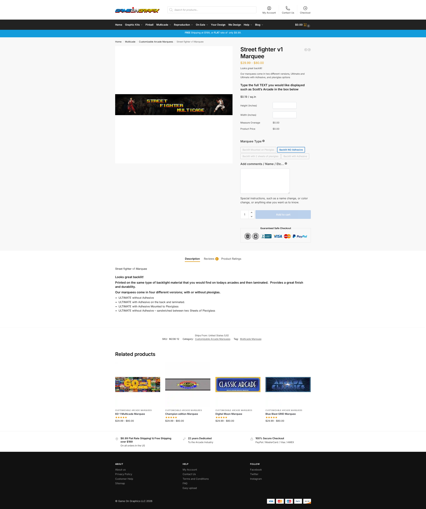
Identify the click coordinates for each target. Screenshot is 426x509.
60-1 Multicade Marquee (130, 413)
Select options (137, 427)
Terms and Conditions (196, 478)
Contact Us (288, 12)
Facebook (256, 469)
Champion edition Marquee (181, 413)
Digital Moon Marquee (228, 413)
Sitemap (120, 483)
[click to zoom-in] (174, 104)
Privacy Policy (123, 474)
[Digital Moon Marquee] (238, 384)
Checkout (305, 12)
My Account (269, 12)
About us (120, 469)
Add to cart (283, 214)
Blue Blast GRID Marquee (280, 413)
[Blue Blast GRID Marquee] (288, 384)
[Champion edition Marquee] (187, 384)
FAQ (185, 483)
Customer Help (124, 478)
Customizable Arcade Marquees (156, 41)
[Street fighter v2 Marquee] (309, 49)
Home (118, 41)
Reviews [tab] (211, 258)
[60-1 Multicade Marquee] (137, 384)
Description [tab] (192, 258)
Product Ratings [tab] (231, 258)
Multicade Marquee (250, 338)
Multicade (130, 41)
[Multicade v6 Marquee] (305, 49)
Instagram (256, 478)
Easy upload (190, 488)
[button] (303, 25)
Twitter (254, 474)
